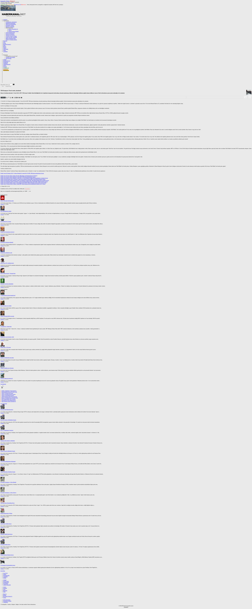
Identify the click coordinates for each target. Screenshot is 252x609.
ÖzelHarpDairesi (6, 60)
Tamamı (2, 204)
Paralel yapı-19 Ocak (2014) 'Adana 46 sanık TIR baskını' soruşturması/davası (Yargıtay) (19, 175)
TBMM (4, 59)
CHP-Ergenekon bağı (10, 32)
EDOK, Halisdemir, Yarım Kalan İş (9, 390)
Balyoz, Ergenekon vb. (13, 29)
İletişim (7, 1)
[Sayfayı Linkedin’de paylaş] (16, 97)
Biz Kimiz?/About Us (7, 596)
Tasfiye (4, 65)
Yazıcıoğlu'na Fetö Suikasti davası (9, 400)
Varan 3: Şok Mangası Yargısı (8, 395)
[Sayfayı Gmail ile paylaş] (8, 97)
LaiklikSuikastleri (6, 64)
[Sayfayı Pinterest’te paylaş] (19, 97)
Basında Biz (3, 1)
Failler (4, 50)
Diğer (4, 45)
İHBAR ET (12, 1)
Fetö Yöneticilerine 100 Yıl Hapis (8, 399)
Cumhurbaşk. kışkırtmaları (11, 22)
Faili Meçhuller (6, 575)
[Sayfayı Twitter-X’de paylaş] (14, 97)
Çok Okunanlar (4, 403)
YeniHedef (5, 63)
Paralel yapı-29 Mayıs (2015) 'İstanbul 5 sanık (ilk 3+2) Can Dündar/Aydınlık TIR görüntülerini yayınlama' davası (24, 178)
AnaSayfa (5, 19)
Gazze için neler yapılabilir (11, 37)
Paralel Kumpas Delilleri (13, 31)
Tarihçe (4, 48)
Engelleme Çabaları (10, 25)
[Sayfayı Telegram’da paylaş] (21, 97)
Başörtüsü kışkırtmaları (10, 23)
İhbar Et (4, 594)
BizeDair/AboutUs (7, 44)
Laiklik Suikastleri (7, 584)
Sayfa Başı (3, 570)
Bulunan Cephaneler (10, 26)
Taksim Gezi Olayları (10, 35)
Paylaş (2, 97)
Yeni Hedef (5, 583)
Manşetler (5, 40)
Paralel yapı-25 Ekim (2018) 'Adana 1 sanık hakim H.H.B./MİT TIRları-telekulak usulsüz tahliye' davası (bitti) (23, 182)
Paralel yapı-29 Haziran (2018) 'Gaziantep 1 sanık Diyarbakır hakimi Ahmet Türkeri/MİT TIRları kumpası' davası (24, 181)
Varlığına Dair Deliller (10, 57)
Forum (4, 43)
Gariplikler (5, 51)
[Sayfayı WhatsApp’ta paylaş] (10, 97)
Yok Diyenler (8, 58)
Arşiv (4, 42)
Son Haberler (3, 384)
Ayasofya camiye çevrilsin (11, 36)
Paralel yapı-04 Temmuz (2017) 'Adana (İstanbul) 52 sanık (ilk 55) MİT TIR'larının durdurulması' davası (22, 173)
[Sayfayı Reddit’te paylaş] (18, 97)
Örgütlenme (5, 62)
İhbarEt (4, 46)
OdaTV (10, 30)
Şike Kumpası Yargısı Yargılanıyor (9, 401)
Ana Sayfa (5, 573)
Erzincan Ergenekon (10, 33)
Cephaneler (5, 602)
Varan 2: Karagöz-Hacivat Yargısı (8, 394)
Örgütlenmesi (6, 582)
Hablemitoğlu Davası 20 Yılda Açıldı (9, 392)
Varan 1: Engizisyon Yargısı (7, 393)
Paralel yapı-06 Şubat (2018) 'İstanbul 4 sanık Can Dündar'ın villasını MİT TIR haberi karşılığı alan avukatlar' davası (25, 180)
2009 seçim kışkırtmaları (11, 24)
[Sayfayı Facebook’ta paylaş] (12, 97)
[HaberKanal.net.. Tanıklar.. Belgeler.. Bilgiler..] (14, 16)
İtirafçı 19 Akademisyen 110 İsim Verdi (10, 397)
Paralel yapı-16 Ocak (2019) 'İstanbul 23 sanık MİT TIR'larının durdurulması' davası (18, 176)
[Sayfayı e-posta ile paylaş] (6, 97)
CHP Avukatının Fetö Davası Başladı (9, 396)
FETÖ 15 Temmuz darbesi (11, 39)
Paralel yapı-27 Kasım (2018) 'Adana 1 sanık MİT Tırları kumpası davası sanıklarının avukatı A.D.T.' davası (23, 184)
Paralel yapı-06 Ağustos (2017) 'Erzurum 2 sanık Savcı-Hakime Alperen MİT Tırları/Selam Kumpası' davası (23, 179)
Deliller (4, 577)
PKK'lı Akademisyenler (11, 38)
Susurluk (5, 66)
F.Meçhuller (5, 49)
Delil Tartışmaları (6, 599)
